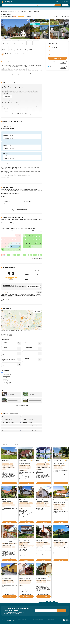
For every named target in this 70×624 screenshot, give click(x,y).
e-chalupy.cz (3, 11)
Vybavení (28, 8)
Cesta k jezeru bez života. (13, 400)
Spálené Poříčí (39, 501)
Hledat (58, 5)
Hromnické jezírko (32, 394)
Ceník (63, 62)
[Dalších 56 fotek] (61, 492)
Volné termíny (34, 8)
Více (9, 477)
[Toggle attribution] (41, 328)
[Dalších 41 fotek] (9, 569)
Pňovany (38, 462)
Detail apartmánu (26, 596)
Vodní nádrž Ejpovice (7, 377)
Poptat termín (57, 58)
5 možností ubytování (39, 472)
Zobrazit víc (3, 386)
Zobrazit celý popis (22, 74)
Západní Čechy (16, 11)
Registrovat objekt (51, 619)
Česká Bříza (30, 11)
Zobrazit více (5, 93)
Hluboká (21, 463)
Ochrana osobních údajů (38, 619)
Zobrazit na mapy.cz (26, 330)
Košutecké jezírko (6, 376)
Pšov (58, 502)
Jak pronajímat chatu (22, 621)
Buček (21, 501)
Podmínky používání (22, 619)
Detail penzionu (9, 522)
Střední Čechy (9, 501)
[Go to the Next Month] (41, 231)
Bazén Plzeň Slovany (7, 382)
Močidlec (55, 502)
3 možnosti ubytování (39, 509)
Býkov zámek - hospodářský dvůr (35, 400)
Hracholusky (56, 540)
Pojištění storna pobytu (37, 621)
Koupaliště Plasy (6, 380)
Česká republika (10, 11)
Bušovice (4, 501)
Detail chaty (9, 560)
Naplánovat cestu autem (5, 330)
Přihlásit (67, 1)
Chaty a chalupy (23, 11)
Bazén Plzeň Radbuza (7, 383)
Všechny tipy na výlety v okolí (22, 405)
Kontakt (49, 621)
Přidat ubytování (60, 1)
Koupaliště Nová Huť (7, 374)
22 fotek (26, 37)
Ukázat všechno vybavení (22, 209)
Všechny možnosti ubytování (22, 113)
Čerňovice (4, 541)
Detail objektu (26, 560)
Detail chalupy (9, 483)
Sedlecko (4, 462)
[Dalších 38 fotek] (44, 453)
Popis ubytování (4, 8)
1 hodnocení (29, 16)
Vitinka (38, 540)
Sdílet (56, 16)
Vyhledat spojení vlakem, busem (16, 330)
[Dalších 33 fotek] (26, 453)
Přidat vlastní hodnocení (34, 286)
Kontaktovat (63, 67)
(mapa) (14, 16)
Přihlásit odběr (61, 610)
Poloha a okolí (51, 8)
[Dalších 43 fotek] (26, 531)
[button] (22, 318)
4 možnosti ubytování (39, 584)
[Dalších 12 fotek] (26, 492)
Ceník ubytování (21, 8)
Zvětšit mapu (37, 311)
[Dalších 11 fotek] (44, 531)
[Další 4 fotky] (44, 492)
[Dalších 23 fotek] (9, 492)
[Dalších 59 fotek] (61, 453)
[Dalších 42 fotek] (9, 531)
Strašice (4, 578)
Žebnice (21, 578)
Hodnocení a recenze (43, 8)
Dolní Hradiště (56, 463)
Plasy (24, 578)
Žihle (24, 463)
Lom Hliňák (5, 379)
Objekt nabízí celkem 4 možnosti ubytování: (15, 53)
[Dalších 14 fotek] (9, 453)
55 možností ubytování (23, 550)
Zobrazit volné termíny (7, 222)
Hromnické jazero (11, 394)
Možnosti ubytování (12, 8)
